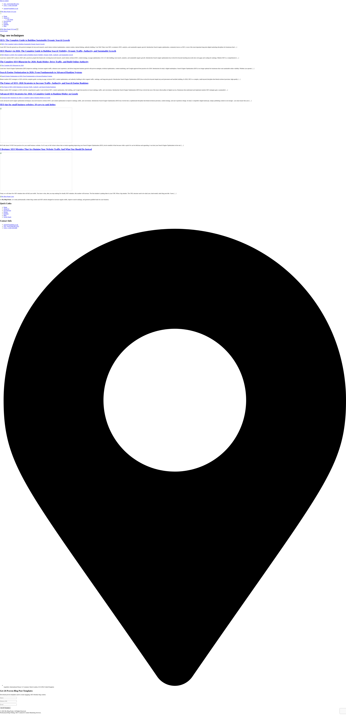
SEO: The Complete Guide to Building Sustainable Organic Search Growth (35, 40)
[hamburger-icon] (0, 13)
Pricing (6, 23)
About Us (6, 18)
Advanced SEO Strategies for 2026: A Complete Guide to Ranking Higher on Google (39, 94)
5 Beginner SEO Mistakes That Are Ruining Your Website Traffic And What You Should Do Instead (46, 149)
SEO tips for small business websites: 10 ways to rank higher (28, 104)
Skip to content (4, 1)
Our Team (10, 19)
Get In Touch (4, 31)
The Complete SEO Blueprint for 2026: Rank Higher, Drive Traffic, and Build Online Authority (44, 62)
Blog (5, 26)
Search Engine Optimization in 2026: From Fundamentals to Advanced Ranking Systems (41, 72)
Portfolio (6, 24)
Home (5, 16)
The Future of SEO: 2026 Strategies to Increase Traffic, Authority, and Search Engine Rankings (44, 83)
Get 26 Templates (5, 708)
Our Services (7, 21)
